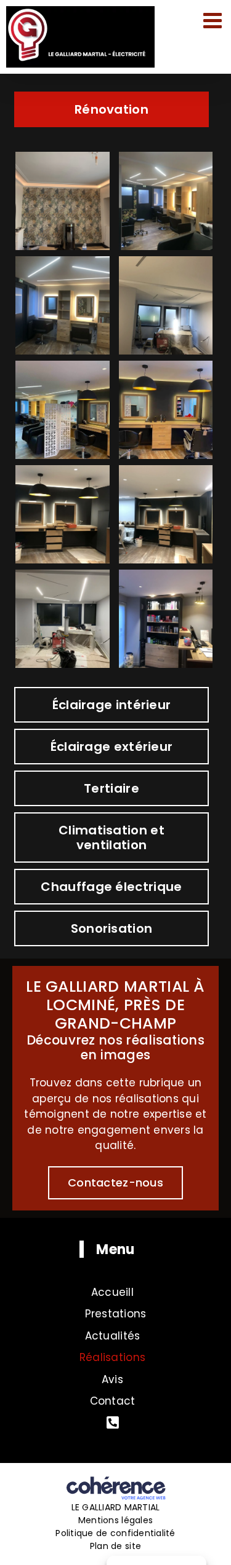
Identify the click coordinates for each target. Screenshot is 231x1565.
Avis (112, 1379)
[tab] (111, 109)
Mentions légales (115, 1520)
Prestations (116, 1313)
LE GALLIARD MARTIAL (115, 1507)
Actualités (112, 1335)
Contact (113, 1401)
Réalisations (112, 1357)
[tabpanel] (115, 410)
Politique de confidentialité (115, 1533)
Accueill (112, 1292)
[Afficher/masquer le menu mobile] (214, 20)
